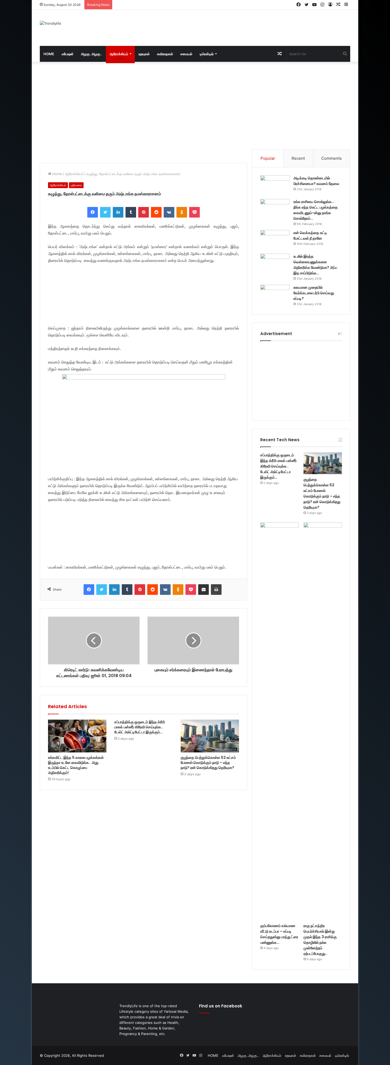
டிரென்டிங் (207, 54)
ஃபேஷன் (67, 54)
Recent (298, 158)
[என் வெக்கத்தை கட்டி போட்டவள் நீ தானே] (274, 240)
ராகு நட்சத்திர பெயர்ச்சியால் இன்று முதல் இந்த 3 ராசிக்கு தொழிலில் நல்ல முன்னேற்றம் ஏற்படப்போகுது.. (320, 939)
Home (56, 174)
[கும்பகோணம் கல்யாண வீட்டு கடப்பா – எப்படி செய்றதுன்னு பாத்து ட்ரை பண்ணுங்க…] (279, 721)
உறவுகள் (144, 54)
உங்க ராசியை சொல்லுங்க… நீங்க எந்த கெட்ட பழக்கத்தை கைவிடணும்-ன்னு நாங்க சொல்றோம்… (315, 210)
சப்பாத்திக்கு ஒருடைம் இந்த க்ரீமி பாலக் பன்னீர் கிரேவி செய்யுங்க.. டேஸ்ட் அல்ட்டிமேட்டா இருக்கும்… (139, 727)
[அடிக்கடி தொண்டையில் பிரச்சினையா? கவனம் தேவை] (274, 185)
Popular (268, 158)
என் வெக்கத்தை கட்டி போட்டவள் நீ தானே (310, 235)
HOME (49, 54)
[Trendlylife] (50, 23)
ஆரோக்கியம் (119, 54)
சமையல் (186, 54)
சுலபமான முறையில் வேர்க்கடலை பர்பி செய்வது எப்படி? (313, 293)
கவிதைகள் (165, 54)
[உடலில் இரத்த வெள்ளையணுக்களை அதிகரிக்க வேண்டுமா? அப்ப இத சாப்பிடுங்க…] (274, 264)
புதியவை (76, 185)
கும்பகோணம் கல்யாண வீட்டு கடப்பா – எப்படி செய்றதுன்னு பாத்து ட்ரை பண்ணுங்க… (279, 934)
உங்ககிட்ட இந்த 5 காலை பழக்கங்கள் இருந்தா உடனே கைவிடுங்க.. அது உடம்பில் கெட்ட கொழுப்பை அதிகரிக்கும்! (76, 765)
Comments (331, 158)
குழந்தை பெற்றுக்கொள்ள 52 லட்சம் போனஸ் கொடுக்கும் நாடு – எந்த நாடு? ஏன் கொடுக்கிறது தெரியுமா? (208, 762)
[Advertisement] (248, 27)
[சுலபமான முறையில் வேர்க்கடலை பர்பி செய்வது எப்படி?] (274, 295)
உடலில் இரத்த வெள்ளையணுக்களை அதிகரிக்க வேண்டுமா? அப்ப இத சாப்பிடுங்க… (315, 265)
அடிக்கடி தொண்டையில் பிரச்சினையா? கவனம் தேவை (316, 180)
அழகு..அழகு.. (91, 54)
